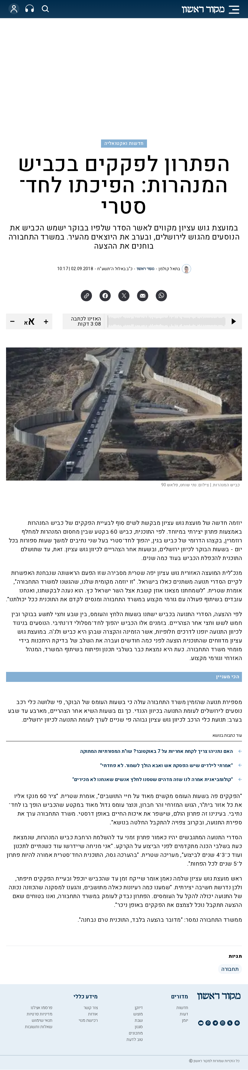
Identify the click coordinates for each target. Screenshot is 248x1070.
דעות (184, 1014)
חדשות (182, 1008)
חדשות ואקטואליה (123, 143)
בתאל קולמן (169, 269)
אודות (93, 1014)
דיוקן (139, 1008)
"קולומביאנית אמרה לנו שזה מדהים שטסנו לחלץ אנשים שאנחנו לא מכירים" (152, 779)
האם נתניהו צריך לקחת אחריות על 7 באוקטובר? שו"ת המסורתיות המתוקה (156, 751)
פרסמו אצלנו (41, 1008)
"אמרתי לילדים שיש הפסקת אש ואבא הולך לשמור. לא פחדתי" (166, 765)
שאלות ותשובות (38, 1027)
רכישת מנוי (88, 1020)
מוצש (138, 1014)
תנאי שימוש (42, 1020)
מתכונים (136, 1033)
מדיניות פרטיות (39, 1014)
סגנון (139, 1027)
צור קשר (90, 1008)
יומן (185, 1020)
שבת (139, 1020)
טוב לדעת (134, 1039)
